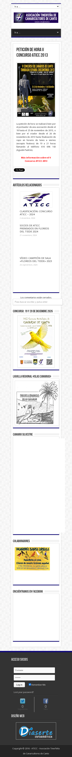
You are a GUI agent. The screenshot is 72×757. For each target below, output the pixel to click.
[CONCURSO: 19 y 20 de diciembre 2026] (36, 341)
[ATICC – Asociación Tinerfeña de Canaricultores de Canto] (36, 20)
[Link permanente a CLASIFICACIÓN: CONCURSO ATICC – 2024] (36, 206)
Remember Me (38, 685)
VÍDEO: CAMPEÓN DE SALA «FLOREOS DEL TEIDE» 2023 (36, 260)
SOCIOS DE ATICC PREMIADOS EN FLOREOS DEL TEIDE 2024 (34, 228)
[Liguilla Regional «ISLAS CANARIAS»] (36, 403)
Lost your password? (24, 692)
